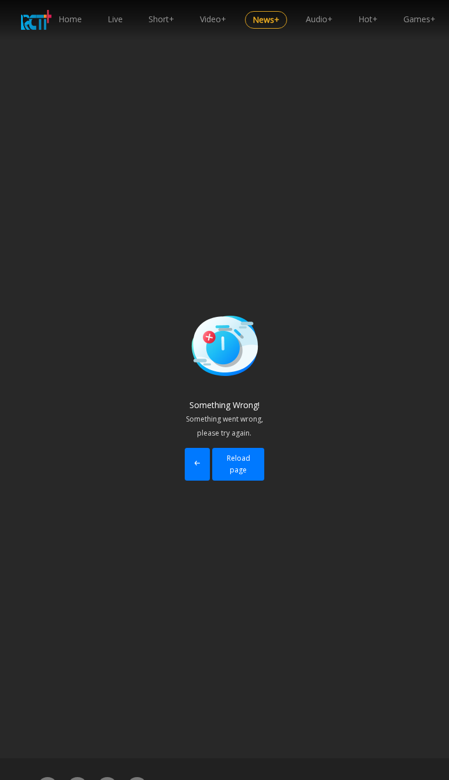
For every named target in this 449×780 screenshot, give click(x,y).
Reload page (238, 464)
